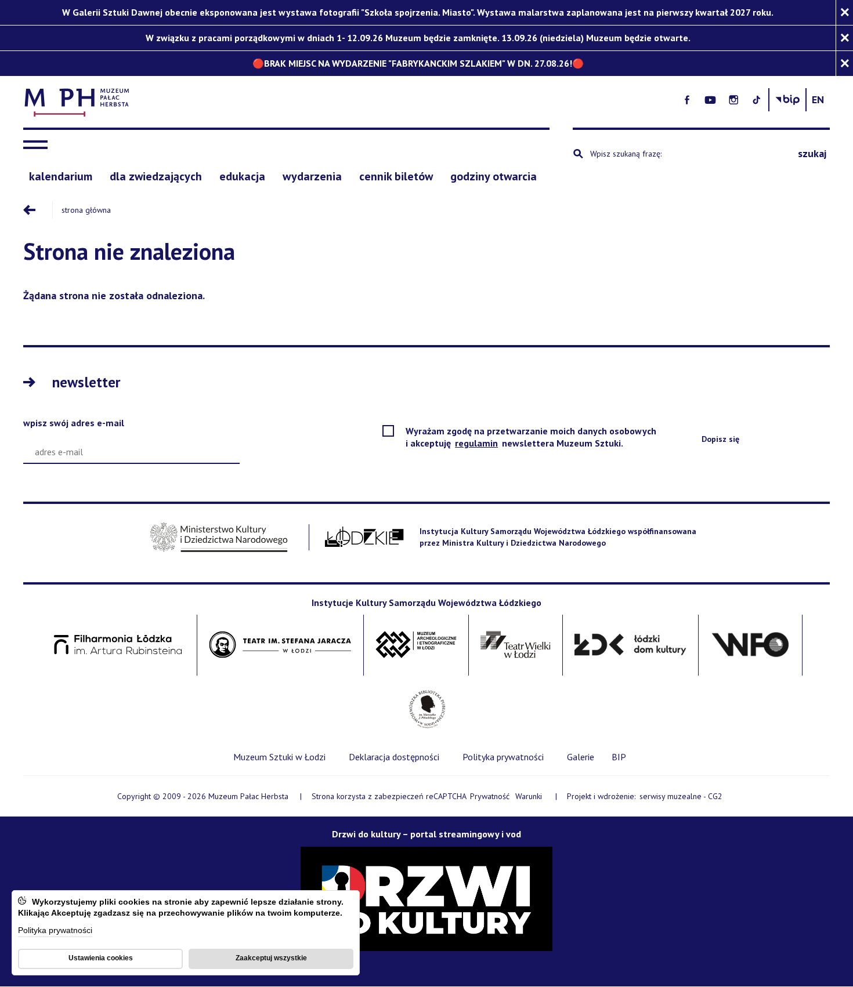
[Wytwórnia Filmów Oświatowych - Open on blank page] (750, 645)
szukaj (812, 153)
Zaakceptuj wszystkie (271, 958)
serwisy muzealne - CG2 (681, 796)
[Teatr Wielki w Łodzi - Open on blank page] (515, 645)
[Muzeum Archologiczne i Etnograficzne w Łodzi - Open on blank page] (416, 645)
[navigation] (38, 145)
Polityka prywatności (55, 931)
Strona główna (86, 210)
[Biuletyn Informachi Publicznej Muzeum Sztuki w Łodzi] (787, 99)
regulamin (477, 443)
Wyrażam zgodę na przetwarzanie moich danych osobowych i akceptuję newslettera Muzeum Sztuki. (531, 437)
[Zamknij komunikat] (844, 12)
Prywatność (489, 796)
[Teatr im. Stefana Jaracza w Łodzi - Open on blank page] (280, 645)
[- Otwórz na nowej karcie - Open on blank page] (687, 99)
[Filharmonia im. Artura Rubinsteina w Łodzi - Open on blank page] (117, 645)
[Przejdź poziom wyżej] (37, 210)
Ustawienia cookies (100, 958)
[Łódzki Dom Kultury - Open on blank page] (630, 645)
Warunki (528, 796)
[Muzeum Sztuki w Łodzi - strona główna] (292, 100)
